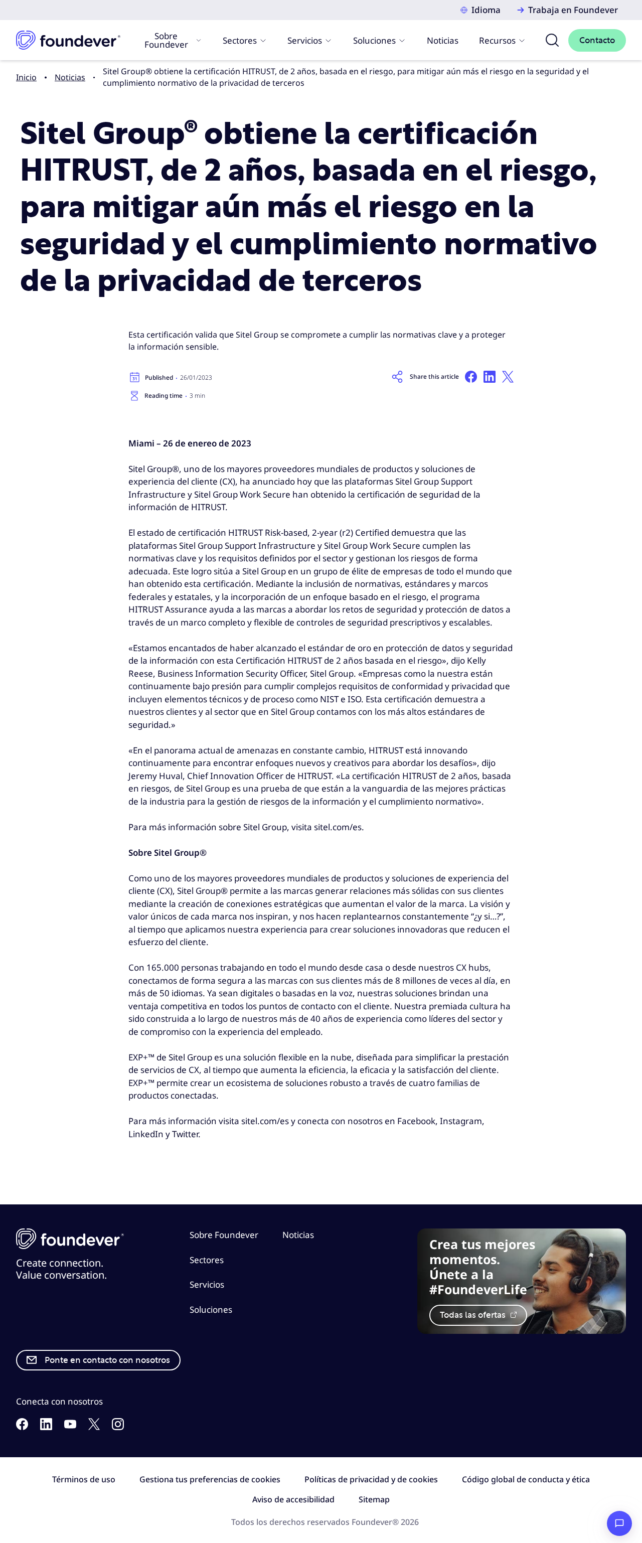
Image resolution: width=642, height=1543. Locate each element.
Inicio (26, 77)
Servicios (304, 40)
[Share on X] (508, 377)
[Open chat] (619, 1523)
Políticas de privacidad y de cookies (371, 1479)
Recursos (497, 40)
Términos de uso (83, 1479)
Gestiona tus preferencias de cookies (209, 1479)
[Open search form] (552, 40)
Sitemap (374, 1499)
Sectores (240, 40)
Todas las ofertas (474, 1315)
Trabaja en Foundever (573, 10)
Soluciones (374, 40)
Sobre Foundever (166, 40)
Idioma (486, 10)
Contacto (597, 40)
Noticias (442, 40)
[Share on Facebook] (471, 377)
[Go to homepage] (68, 40)
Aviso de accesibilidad (293, 1499)
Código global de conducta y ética (526, 1479)
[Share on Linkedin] (490, 377)
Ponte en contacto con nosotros (107, 1360)
